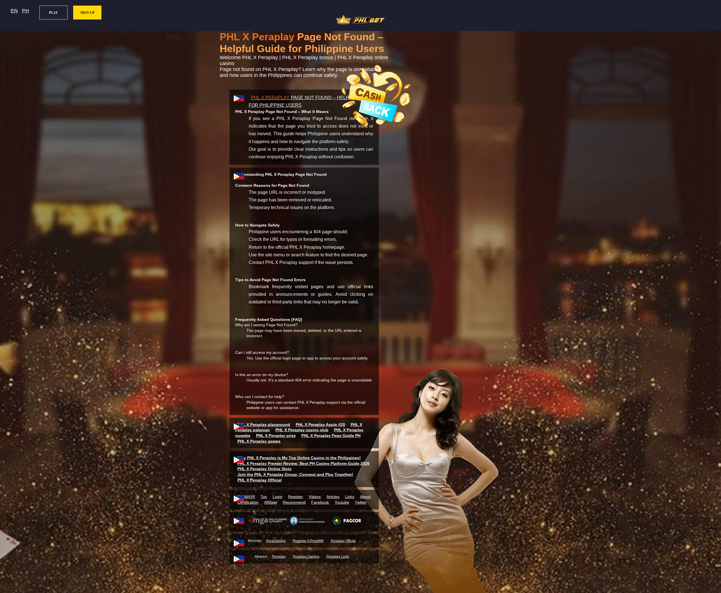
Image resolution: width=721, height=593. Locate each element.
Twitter (361, 502)
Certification (248, 502)
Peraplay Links (337, 557)
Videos (315, 496)
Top (264, 496)
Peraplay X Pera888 (308, 541)
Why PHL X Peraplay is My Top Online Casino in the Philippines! (299, 458)
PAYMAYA (246, 496)
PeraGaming (276, 541)
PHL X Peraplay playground (263, 424)
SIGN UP (87, 12)
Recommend (294, 502)
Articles (332, 496)
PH (25, 11)
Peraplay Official (343, 541)
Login (277, 496)
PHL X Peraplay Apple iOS (320, 424)
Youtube (342, 502)
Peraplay (279, 557)
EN (14, 11)
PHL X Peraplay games (259, 441)
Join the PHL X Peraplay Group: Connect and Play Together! (295, 474)
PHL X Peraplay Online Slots (264, 469)
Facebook (320, 502)
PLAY (53, 12)
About (365, 496)
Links (349, 496)
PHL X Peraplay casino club (301, 430)
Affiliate (270, 502)
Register (295, 496)
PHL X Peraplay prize (276, 435)
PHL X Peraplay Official (259, 480)
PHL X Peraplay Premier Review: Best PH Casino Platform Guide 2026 (303, 463)
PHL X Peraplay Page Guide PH (330, 435)
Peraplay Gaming (306, 557)
